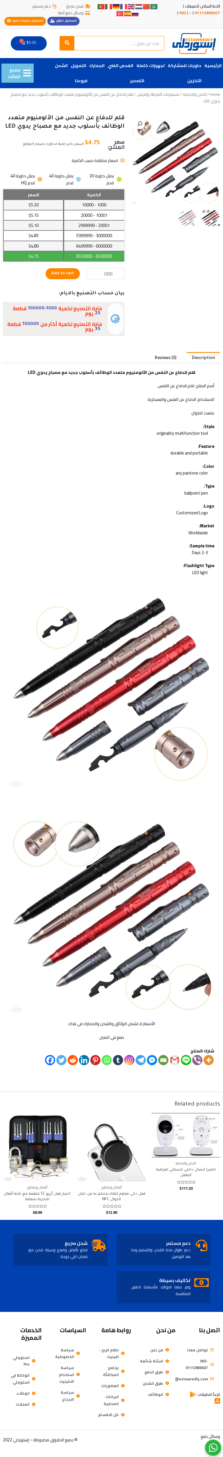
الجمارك (97, 65)
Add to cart (62, 274)
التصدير (137, 80)
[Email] (163, 1060)
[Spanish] (128, 13)
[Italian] (109, 6)
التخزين (194, 80)
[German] (116, 6)
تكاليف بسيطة (174, 1280)
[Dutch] (139, 6)
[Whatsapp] (107, 1060)
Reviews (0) (166, 357)
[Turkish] (120, 13)
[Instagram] (129, 1060)
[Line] (186, 1060)
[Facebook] (50, 1060)
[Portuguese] (101, 6)
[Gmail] (175, 1060)
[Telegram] (141, 1060)
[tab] (203, 357)
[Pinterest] (95, 1060)
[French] (124, 6)
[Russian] (135, 13)
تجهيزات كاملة (150, 65)
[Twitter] (61, 1060)
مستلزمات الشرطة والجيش (158, 94)
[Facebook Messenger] (152, 1060)
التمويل (78, 65)
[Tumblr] (118, 1060)
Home (215, 94)
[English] (131, 6)
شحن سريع (76, 1243)
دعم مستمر (178, 1243)
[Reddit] (73, 1060)
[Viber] (197, 1060)
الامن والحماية (194, 94)
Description (203, 357)
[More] (209, 1060)
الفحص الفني (120, 65)
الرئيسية (213, 65)
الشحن (61, 65)
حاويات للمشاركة (184, 65)
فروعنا (81, 80)
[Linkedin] (84, 1060)
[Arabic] (154, 6)
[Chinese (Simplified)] (146, 6)
